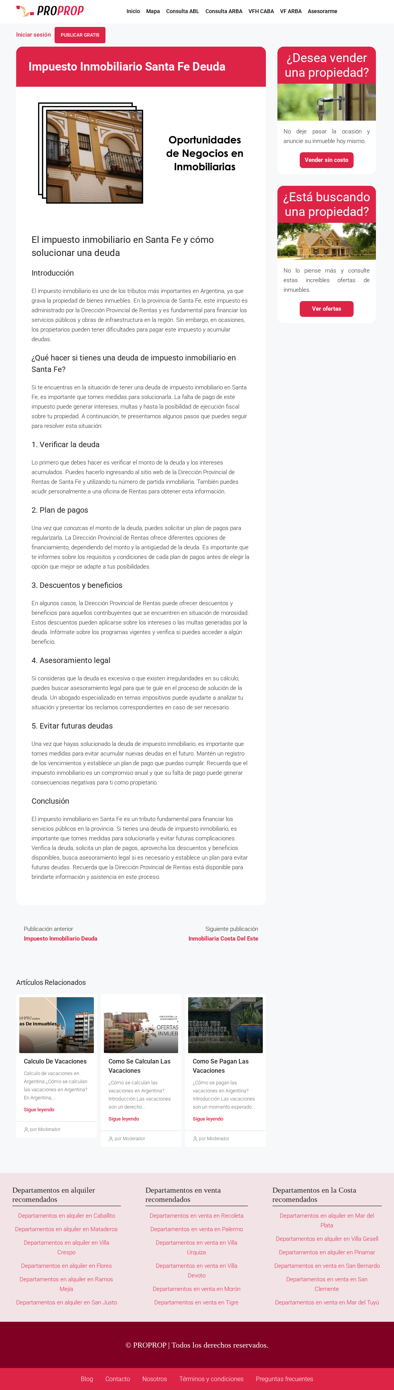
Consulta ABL (182, 11)
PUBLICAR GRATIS (80, 35)
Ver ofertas (326, 308)
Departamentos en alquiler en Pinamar (327, 1252)
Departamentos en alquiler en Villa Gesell (327, 1238)
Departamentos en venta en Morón (196, 1289)
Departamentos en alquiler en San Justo (66, 1302)
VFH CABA (261, 11)
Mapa (153, 11)
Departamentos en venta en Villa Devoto (196, 1270)
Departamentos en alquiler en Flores (66, 1265)
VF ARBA (291, 11)
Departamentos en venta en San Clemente (326, 1284)
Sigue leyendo (39, 1109)
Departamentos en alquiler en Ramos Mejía (66, 1284)
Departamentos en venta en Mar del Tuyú (327, 1302)
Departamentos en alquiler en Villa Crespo (66, 1247)
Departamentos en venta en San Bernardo (327, 1265)
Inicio (133, 11)
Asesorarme (322, 11)
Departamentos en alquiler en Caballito (66, 1215)
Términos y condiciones (211, 1379)
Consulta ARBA (223, 11)
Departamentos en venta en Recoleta (197, 1215)
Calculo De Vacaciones (56, 1061)
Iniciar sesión (33, 34)
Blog (87, 1379)
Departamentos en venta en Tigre (196, 1302)
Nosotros (154, 1379)
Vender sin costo (326, 160)
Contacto (117, 1379)
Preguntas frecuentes (284, 1379)
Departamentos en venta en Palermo (196, 1229)
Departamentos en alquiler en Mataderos (66, 1229)
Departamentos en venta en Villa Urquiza (196, 1247)
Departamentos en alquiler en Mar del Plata (327, 1220)
